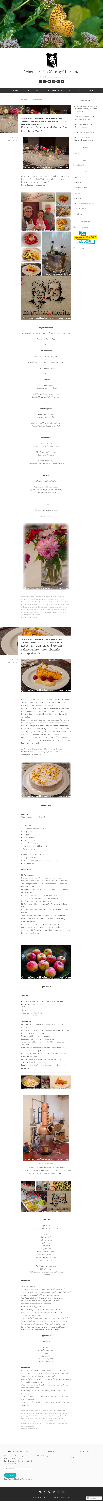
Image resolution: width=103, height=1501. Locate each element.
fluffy (44, 1416)
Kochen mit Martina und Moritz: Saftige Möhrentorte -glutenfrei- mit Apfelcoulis (42, 649)
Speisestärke (25, 1423)
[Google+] (49, 81)
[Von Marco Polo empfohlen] (85, 243)
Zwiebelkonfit (36, 615)
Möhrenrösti (65, 604)
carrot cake (30, 1413)
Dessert (31, 118)
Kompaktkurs (32, 604)
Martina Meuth (55, 604)
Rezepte (62, 121)
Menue (32, 607)
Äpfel (64, 1411)
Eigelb (34, 1416)
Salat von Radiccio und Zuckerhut (41, 609)
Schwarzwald (56, 609)
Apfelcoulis (60, 597)
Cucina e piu (77, 182)
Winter (39, 124)
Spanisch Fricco (35, 612)
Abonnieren (10, 1475)
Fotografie (25, 121)
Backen (24, 118)
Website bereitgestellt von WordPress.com (51, 1497)
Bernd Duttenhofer (53, 599)
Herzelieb (77, 193)
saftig (63, 1421)
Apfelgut (24, 599)
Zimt (46, 1423)
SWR (45, 612)
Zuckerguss (30, 1426)
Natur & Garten (51, 121)
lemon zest (37, 1418)
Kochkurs (24, 604)
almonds (37, 1411)
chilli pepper (48, 1413)
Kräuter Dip (41, 604)
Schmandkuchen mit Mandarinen (84, 132)
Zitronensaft (52, 1423)
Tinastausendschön (80, 209)
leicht (23, 1418)
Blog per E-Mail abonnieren (18, 1452)
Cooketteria (77, 177)
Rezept (61, 607)
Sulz (42, 612)
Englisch (39, 118)
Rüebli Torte (52, 1421)
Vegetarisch (26, 124)
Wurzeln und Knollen (59, 612)
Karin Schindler (13, 140)
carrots (37, 1413)
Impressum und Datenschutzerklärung (64, 91)
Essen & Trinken (50, 118)
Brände (62, 599)
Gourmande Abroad (80, 188)
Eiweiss (39, 1416)
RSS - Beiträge (43, 1456)
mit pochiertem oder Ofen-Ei (46, 417)
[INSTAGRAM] (54, 1492)
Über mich (28, 91)
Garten (34, 121)
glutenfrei (61, 1416)
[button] (38, 212)
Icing (66, 1416)
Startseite (15, 91)
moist (23, 1421)
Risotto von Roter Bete (46, 414)
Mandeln (49, 1418)
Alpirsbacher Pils (40, 597)
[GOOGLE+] (49, 1492)
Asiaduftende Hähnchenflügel (37, 599)
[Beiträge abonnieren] (38, 1456)
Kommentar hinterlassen (29, 617)
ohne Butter (29, 1421)
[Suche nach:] (85, 153)
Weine (50, 612)
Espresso (24, 602)
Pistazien (44, 1421)
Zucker (23, 1426)
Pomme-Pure (50, 339)
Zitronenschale (62, 1423)
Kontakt (39, 91)
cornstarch (63, 1413)
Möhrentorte (25, 607)
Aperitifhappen (51, 597)
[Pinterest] (58, 81)
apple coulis (53, 1411)
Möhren (54, 1418)
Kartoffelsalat (43, 602)
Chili (41, 1413)
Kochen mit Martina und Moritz (59, 602)
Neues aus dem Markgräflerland (84, 203)
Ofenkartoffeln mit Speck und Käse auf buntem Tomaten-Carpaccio (46, 333)
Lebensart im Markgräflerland (51, 72)
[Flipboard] (63, 81)
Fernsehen (31, 602)
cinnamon (56, 1413)
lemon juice (29, 1418)
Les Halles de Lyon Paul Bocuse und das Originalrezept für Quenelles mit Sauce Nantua (85, 108)
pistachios (37, 1421)
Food (60, 118)
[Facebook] (40, 81)
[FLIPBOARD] (63, 1492)
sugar (32, 1423)
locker (43, 1418)
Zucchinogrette (26, 615)
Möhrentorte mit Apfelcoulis (46, 481)
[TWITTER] (45, 1492)
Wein (34, 124)
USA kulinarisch (78, 214)
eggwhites (28, 1416)
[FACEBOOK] (40, 1492)
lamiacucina (77, 198)
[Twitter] (45, 81)
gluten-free (54, 1416)
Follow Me (89, 91)
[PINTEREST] (58, 1492)
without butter (39, 1423)
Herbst (41, 121)
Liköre (48, 604)
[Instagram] (54, 81)
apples (59, 1411)
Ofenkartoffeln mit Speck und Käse (46, 607)
